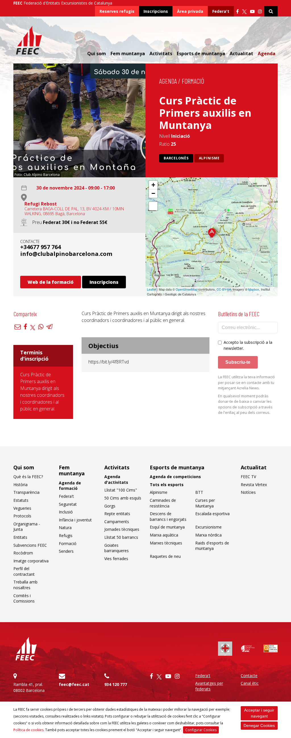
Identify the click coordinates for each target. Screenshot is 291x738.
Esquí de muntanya (167, 527)
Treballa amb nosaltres (25, 584)
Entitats (20, 537)
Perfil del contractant (24, 571)
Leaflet (151, 289)
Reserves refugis (116, 11)
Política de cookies (28, 729)
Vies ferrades (116, 558)
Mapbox (253, 289)
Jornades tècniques (121, 529)
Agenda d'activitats (116, 479)
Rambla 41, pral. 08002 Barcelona (29, 687)
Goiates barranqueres (116, 548)
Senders (66, 551)
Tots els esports (167, 484)
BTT (199, 492)
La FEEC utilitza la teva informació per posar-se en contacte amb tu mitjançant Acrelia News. (246, 382)
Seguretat (68, 504)
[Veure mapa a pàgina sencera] (153, 206)
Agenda (266, 53)
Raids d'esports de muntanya (212, 545)
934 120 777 (115, 684)
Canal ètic (250, 683)
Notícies (248, 492)
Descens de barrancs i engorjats (168, 516)
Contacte (249, 675)
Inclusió (66, 512)
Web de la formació (51, 282)
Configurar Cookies (201, 729)
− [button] (153, 193)
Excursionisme (208, 527)
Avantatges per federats (209, 686)
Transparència (26, 492)
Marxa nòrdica (208, 535)
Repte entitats (117, 513)
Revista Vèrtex (254, 484)
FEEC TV (248, 476)
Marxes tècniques (166, 543)
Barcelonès (176, 158)
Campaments (116, 521)
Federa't (220, 11)
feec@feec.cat (74, 684)
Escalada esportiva (212, 513)
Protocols (22, 516)
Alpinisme (209, 158)
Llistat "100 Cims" (120, 490)
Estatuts (20, 500)
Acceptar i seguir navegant (259, 713)
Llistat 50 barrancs (121, 537)
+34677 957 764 (40, 247)
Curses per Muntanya (205, 503)
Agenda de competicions (175, 476)
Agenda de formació (70, 485)
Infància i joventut (75, 520)
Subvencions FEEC (30, 545)
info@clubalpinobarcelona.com (66, 254)
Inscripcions (156, 11)
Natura (65, 527)
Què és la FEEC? (28, 476)
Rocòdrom (23, 553)
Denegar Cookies (259, 725)
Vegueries (22, 508)
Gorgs (109, 506)
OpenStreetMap (187, 289)
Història (20, 484)
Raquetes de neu (165, 556)
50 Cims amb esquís (122, 498)
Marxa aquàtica (164, 535)
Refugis (65, 535)
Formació (193, 81)
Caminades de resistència (163, 503)
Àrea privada (190, 11)
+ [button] (153, 184)
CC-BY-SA (224, 289)
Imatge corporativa (31, 561)
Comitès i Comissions (24, 598)
